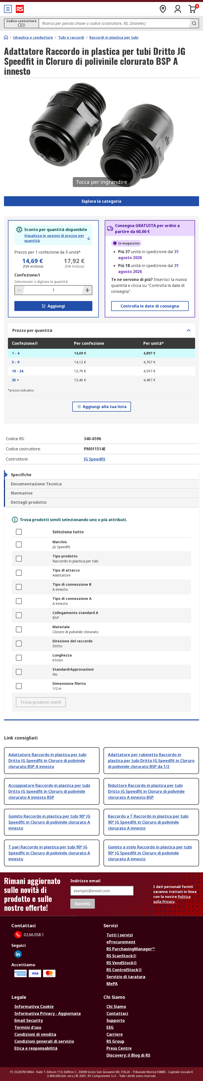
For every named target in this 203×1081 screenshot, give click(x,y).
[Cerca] (194, 23)
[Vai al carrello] (192, 9)
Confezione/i (27, 275)
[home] (6, 37)
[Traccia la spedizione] (162, 9)
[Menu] (8, 9)
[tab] (101, 474)
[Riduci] (20, 290)
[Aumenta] (87, 290)
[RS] (20, 9)
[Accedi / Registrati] (177, 9)
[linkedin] (18, 954)
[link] (57, 238)
